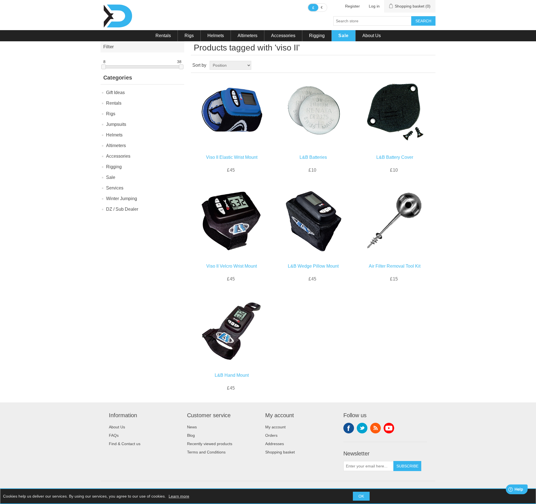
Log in (374, 6)
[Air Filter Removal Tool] (394, 221)
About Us (371, 35)
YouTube (389, 428)
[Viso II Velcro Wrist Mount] (231, 221)
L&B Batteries (313, 157)
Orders (271, 435)
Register (352, 6)
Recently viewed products (209, 443)
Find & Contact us (124, 443)
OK (361, 496)
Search (423, 21)
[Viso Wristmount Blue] (231, 112)
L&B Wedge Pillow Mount (313, 266)
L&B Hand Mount (232, 375)
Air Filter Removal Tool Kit (394, 266)
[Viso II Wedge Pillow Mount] (313, 221)
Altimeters (247, 35)
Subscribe (407, 466)
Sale (343, 35)
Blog (191, 435)
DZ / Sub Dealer (122, 209)
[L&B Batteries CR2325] (313, 112)
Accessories (283, 35)
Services (114, 188)
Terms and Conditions (206, 452)
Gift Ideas (115, 92)
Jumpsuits (116, 124)
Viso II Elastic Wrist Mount (231, 157)
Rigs (189, 35)
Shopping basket (280, 452)
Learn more (179, 496)
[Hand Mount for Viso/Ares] (231, 330)
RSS (375, 428)
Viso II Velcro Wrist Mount (231, 266)
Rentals (163, 35)
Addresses (274, 443)
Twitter (362, 428)
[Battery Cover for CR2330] (394, 112)
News (192, 427)
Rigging (317, 35)
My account (275, 427)
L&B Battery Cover (394, 157)
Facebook (348, 428)
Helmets (215, 35)
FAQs (114, 435)
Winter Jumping (121, 198)
